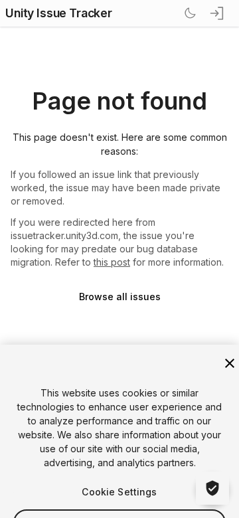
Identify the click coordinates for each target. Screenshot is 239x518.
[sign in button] (217, 13)
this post (112, 262)
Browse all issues (120, 296)
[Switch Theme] (190, 13)
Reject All (119, 479)
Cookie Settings (119, 449)
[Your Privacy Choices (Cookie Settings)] (212, 488)
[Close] (230, 320)
